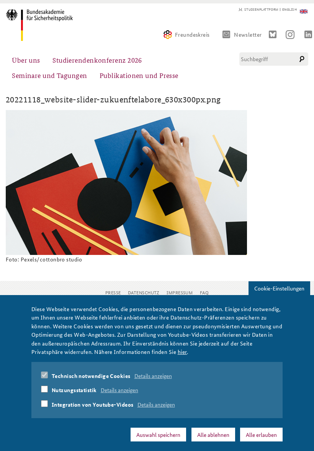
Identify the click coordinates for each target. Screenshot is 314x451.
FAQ (204, 292)
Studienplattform (261, 9)
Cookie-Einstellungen (279, 288)
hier (182, 351)
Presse (113, 292)
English (289, 9)
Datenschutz (144, 292)
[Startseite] (39, 25)
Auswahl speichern (158, 434)
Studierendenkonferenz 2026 (97, 60)
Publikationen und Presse (139, 75)
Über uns (26, 60)
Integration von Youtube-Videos (93, 404)
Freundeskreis (192, 34)
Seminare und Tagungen (49, 75)
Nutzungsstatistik (74, 390)
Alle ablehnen (213, 434)
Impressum (180, 292)
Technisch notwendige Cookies (91, 376)
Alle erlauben (261, 434)
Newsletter (248, 34)
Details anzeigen (153, 376)
